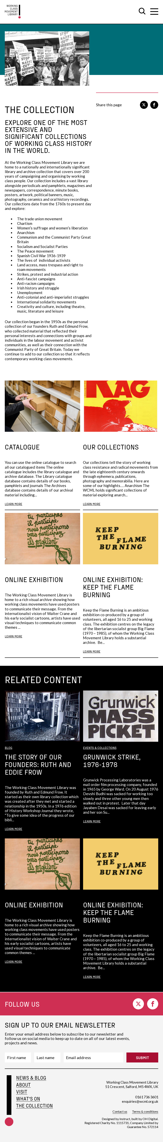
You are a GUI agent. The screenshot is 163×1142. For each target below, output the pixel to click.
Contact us (120, 1111)
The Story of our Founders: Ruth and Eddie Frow (38, 764)
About (23, 1084)
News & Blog (31, 1077)
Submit (142, 1057)
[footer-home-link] (9, 1105)
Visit (21, 1091)
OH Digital (150, 1119)
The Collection (34, 1105)
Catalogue (22, 447)
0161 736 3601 (146, 1097)
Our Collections (111, 447)
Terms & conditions (145, 1111)
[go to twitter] (144, 105)
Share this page (109, 104)
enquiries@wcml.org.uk (140, 1101)
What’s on (28, 1098)
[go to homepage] (13, 12)
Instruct (124, 1119)
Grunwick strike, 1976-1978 (112, 760)
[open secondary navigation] (154, 11)
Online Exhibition (34, 579)
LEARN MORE (13, 504)
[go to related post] (42, 406)
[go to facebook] (154, 105)
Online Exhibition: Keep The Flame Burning (113, 586)
